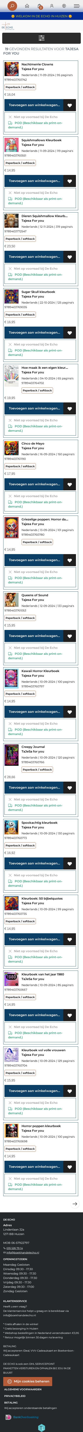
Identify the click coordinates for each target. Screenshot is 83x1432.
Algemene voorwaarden (23, 1389)
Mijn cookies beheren (31, 1381)
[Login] (51, 6)
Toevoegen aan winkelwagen (32, 105)
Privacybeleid (14, 1395)
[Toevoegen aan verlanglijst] (69, 105)
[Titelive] (41, 1427)
